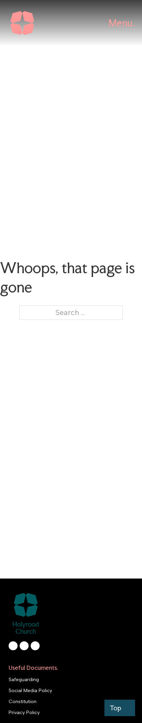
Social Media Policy (30, 690)
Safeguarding (24, 680)
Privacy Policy (24, 712)
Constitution (23, 701)
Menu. (122, 23)
